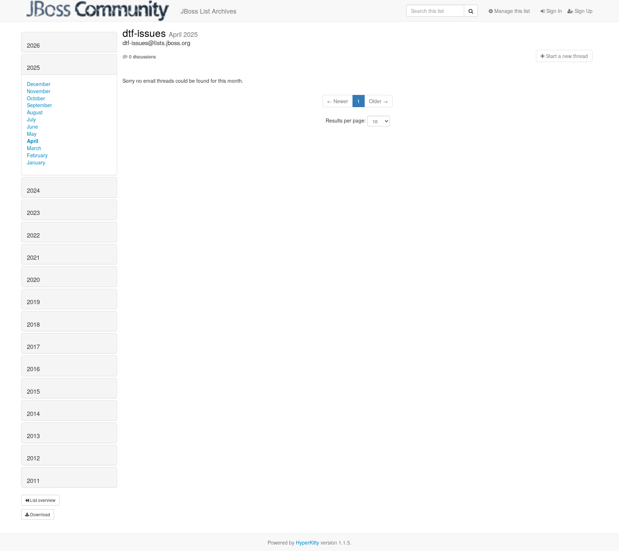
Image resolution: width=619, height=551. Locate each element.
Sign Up (582, 10)
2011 (33, 480)
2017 (33, 346)
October (36, 98)
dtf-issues (146, 32)
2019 (33, 301)
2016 (33, 368)
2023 (33, 212)
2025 (33, 67)
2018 (33, 324)
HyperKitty (307, 542)
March (34, 148)
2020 (33, 279)
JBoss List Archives (208, 10)
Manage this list (511, 10)
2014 (33, 413)
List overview (42, 500)
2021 (33, 257)
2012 (33, 458)
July (31, 119)
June (32, 126)
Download (39, 514)
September (39, 105)
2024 (33, 190)
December (39, 83)
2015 (33, 391)
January (36, 162)
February (37, 155)
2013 (33, 435)
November (39, 91)
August (35, 112)
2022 (33, 235)
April (32, 140)
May (32, 133)
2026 (33, 45)
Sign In (553, 10)
